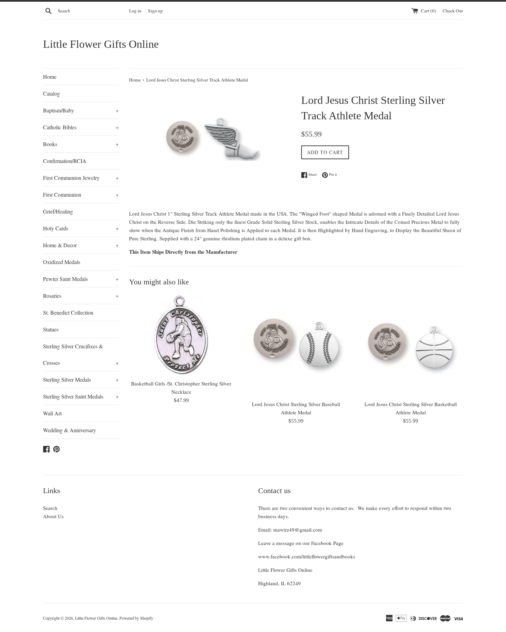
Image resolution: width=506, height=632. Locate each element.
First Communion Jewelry (81, 177)
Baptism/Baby (81, 110)
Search (50, 507)
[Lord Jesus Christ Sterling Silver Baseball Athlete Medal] (296, 345)
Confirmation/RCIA (64, 160)
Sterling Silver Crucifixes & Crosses (81, 354)
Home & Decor (81, 245)
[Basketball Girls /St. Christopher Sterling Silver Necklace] (181, 335)
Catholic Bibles (81, 127)
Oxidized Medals (61, 261)
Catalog (51, 93)
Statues (51, 329)
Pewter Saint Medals (81, 278)
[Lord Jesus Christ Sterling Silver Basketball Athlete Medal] (411, 345)
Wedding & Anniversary (69, 430)
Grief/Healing (58, 211)
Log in (135, 11)
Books (81, 144)
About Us (53, 516)
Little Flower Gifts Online (101, 44)
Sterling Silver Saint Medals (81, 396)
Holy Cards (81, 228)
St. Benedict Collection (68, 312)
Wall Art (52, 413)
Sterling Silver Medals (81, 379)
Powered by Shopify (136, 618)
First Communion (81, 194)
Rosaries (81, 295)
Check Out (453, 11)
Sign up (155, 11)
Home (49, 76)
